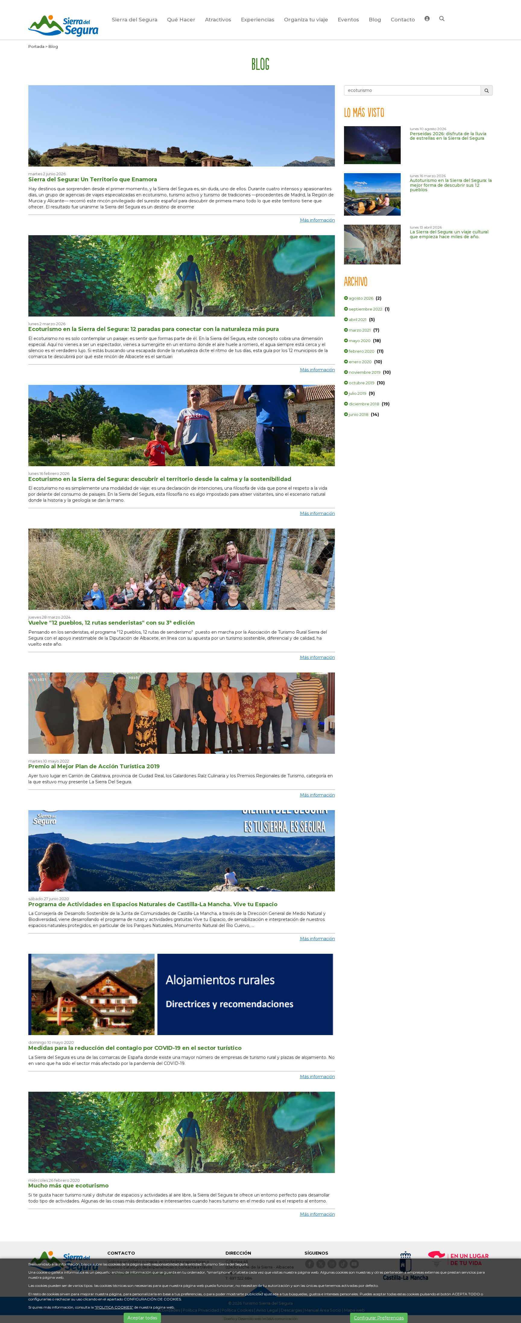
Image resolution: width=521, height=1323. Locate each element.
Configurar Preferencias (379, 1318)
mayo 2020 (359, 340)
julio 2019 (357, 393)
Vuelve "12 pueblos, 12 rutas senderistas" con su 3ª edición (111, 622)
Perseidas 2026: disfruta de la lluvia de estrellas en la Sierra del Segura (448, 136)
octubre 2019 (361, 382)
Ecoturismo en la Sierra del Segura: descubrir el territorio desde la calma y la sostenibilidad (159, 479)
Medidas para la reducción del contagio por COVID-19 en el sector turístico (135, 1048)
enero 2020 (360, 361)
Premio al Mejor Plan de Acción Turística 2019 (94, 766)
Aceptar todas (142, 1318)
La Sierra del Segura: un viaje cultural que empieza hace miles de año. (449, 234)
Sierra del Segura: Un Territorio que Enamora (92, 179)
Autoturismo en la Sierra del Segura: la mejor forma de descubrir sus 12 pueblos (451, 185)
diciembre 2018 (363, 403)
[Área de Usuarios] (427, 19)
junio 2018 (358, 414)
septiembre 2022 (365, 309)
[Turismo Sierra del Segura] (63, 27)
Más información (317, 220)
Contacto (403, 20)
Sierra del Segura (134, 20)
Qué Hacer (181, 20)
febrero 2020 (361, 351)
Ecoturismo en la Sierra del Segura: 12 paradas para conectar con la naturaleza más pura (153, 329)
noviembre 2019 (364, 372)
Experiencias (257, 20)
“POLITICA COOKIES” (114, 1307)
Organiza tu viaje (306, 20)
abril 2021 (357, 319)
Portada (36, 46)
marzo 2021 (359, 330)
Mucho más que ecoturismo (68, 1185)
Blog (375, 20)
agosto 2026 (360, 298)
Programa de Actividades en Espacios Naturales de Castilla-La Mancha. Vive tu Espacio (152, 904)
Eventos (348, 20)
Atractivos (218, 20)
